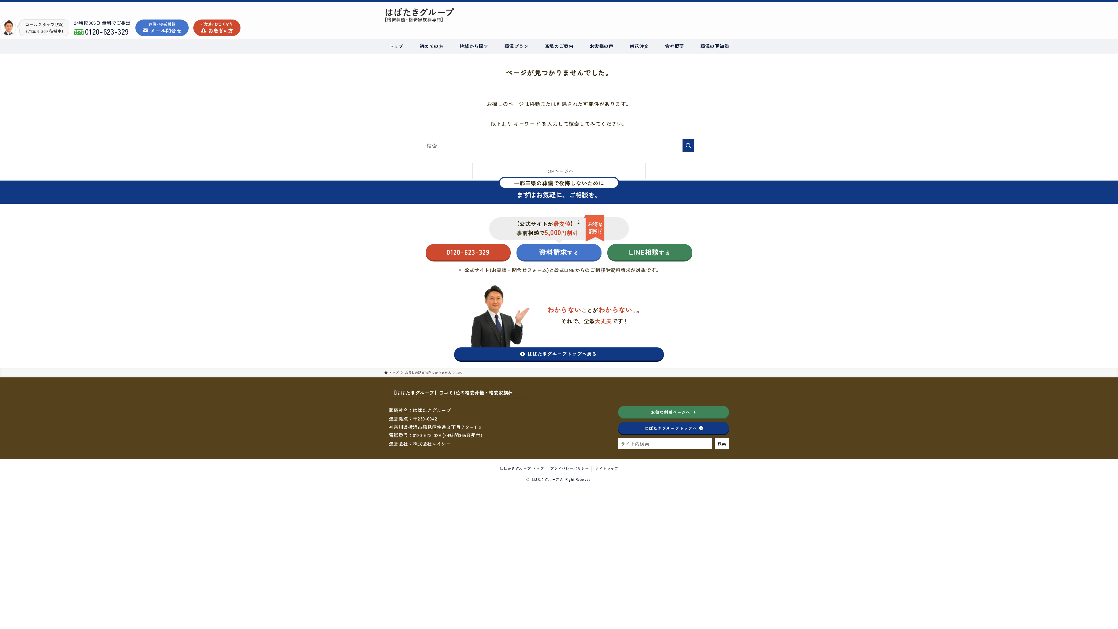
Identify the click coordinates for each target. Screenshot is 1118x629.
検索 (722, 443)
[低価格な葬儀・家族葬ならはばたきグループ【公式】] (482, 15)
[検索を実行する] (688, 145)
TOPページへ (559, 170)
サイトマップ (606, 468)
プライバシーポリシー (569, 468)
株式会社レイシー (432, 443)
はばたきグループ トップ (522, 468)
